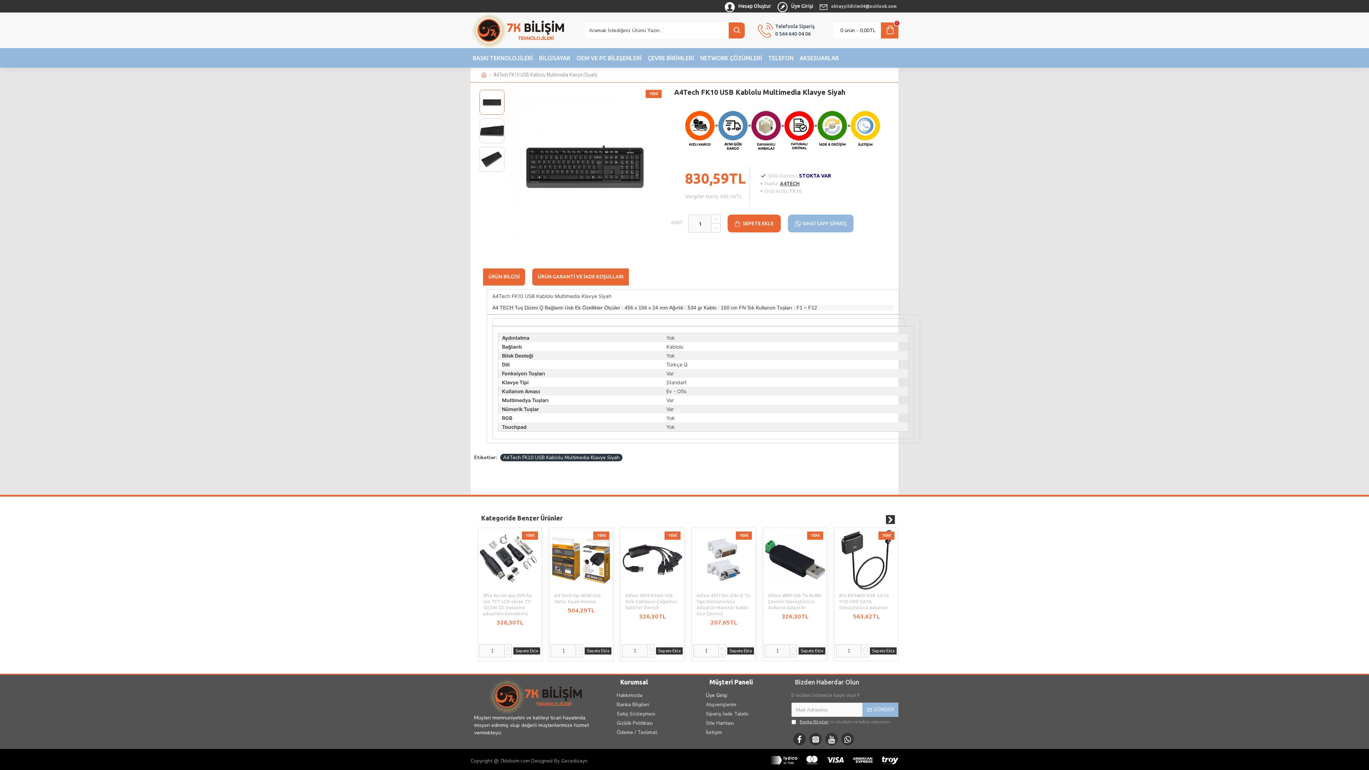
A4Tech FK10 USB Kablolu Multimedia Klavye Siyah (561, 457)
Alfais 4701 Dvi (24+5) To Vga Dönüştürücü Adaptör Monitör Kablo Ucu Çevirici (723, 604)
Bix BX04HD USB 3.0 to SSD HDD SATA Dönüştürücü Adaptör (864, 601)
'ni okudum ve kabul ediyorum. (845, 722)
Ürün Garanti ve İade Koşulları (581, 276)
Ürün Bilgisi (504, 276)
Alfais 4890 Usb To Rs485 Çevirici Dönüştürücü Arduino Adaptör (794, 601)
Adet (677, 222)
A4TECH (790, 183)
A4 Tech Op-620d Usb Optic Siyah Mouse (577, 598)
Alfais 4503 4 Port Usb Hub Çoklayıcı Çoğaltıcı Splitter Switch (651, 601)
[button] (492, 91)
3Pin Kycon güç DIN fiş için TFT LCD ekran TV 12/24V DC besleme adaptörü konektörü (507, 604)
